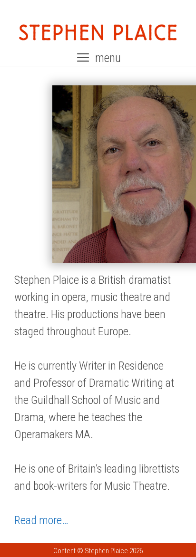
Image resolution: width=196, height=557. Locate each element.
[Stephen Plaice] (98, 31)
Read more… (41, 520)
